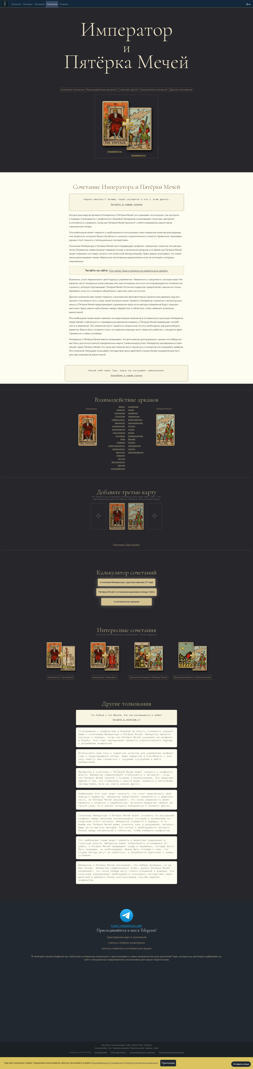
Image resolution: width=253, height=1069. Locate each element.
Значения (16, 4)
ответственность (116, 445)
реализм (120, 455)
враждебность (135, 419)
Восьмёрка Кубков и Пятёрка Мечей (192, 677)
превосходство (135, 436)
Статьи (155, 1048)
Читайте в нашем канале (126, 204)
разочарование (135, 452)
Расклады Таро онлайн (126, 544)
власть (122, 406)
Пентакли (148, 1045)
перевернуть (114, 151)
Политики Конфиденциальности (141, 1062)
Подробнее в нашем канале (126, 375)
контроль (120, 436)
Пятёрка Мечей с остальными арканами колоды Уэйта (126, 592)
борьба (131, 439)
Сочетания (52, 4)
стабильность (118, 419)
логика (121, 458)
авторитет (120, 423)
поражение (134, 416)
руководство (118, 426)
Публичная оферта (118, 1052)
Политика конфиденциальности (171, 1052)
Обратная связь (100, 1052)
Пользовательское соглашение (142, 1052)
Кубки (128, 1045)
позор (131, 409)
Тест (110, 1048)
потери (131, 442)
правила (121, 442)
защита (121, 465)
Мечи (141, 1045)
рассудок (120, 452)
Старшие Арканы (118, 1045)
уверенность (118, 449)
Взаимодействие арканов (101, 89)
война (131, 432)
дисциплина (119, 432)
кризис (131, 449)
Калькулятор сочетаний (153, 89)
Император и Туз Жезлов (60, 677)
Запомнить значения (121, 1048)
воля (122, 439)
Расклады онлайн (137, 1048)
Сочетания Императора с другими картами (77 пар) (126, 582)
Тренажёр (40, 4)
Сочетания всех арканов (126, 601)
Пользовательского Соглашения (107, 1062)
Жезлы (135, 1045)
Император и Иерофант (104, 677)
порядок (120, 409)
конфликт (133, 413)
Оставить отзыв (241, 1064)
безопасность (118, 462)
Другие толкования (181, 89)
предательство (135, 423)
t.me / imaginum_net (126, 925)
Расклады (27, 4)
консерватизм (118, 468)
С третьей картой (128, 89)
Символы (63, 4)
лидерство (120, 413)
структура (120, 416)
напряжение (134, 445)
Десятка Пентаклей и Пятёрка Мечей (148, 677)
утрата (131, 429)
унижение (133, 406)
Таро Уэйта (105, 1045)
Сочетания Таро (101, 1048)
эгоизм (131, 426)
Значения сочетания (72, 89)
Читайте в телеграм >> (126, 719)
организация (118, 429)
